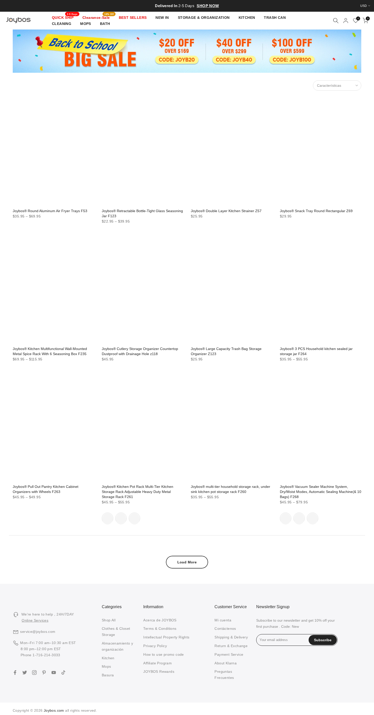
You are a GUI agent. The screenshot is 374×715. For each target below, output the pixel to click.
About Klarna (225, 663)
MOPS (85, 24)
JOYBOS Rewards (158, 671)
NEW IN (162, 18)
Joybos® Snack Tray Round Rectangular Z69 (316, 211)
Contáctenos (225, 628)
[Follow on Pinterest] (44, 672)
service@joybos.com (37, 632)
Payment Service (228, 654)
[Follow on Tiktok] (63, 672)
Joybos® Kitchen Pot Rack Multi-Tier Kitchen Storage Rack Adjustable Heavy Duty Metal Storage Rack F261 (137, 492)
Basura (108, 675)
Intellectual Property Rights (166, 637)
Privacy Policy (155, 646)
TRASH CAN (275, 18)
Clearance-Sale (98, 17)
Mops (106, 666)
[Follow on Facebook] (15, 672)
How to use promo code (163, 654)
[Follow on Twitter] (24, 672)
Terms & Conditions (159, 628)
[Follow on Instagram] (34, 672)
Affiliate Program (157, 663)
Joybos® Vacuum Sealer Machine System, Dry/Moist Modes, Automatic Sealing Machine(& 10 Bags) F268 (320, 492)
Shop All (109, 620)
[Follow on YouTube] (53, 672)
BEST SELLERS (133, 18)
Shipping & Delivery (231, 637)
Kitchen (108, 658)
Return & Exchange (231, 646)
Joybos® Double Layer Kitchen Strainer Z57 (226, 211)
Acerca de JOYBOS (159, 620)
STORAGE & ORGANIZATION (204, 18)
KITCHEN (247, 18)
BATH (105, 24)
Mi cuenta (222, 620)
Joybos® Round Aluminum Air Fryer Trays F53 (50, 211)
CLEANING (61, 24)
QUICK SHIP (65, 17)
